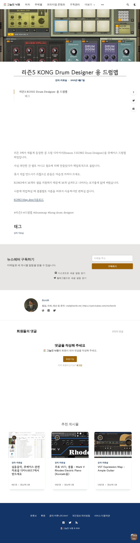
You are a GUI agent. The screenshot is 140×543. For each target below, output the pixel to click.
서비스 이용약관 (102, 515)
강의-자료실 (61, 80)
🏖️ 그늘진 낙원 (11, 4)
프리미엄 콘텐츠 (56, 4)
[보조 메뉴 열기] (102, 4)
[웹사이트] (43, 310)
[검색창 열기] (128, 4)
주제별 (38, 4)
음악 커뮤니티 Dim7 (58, 515)
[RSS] (76, 522)
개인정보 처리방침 (81, 515)
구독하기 (112, 266)
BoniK (45, 300)
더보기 (88, 4)
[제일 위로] (133, 92)
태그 (27, 96)
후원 (43, 515)
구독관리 (75, 4)
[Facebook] (133, 109)
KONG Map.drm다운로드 (29, 200)
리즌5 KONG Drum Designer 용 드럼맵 (43, 92)
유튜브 (33, 515)
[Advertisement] (70, 121)
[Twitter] (133, 100)
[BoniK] (31, 305)
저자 (27, 4)
